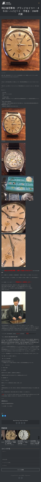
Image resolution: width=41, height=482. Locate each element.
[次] (38, 437)
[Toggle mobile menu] (39, 3)
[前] (2, 437)
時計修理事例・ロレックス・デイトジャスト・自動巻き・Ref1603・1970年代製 (25, 442)
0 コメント (13, 444)
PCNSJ (23, 475)
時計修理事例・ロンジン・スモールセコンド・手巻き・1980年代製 (12, 442)
